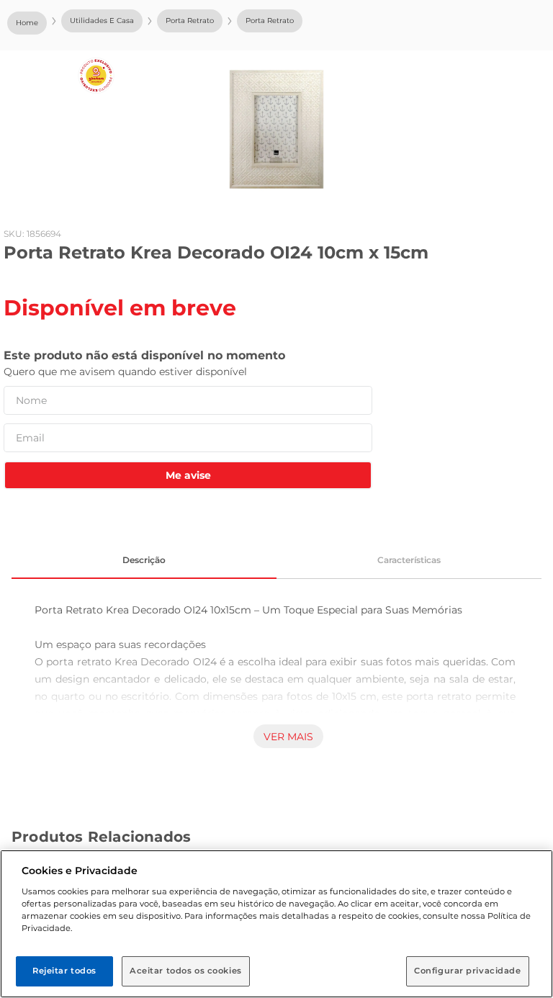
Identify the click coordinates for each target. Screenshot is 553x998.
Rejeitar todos (64, 971)
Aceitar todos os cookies (186, 971)
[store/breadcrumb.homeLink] (27, 23)
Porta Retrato (190, 20)
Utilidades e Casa (102, 20)
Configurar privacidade (467, 971)
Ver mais (288, 736)
